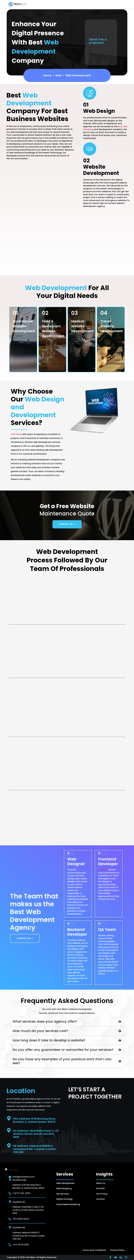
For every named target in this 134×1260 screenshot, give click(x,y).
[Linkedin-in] (120, 1257)
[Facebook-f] (110, 1257)
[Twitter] (115, 1257)
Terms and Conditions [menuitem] (94, 1250)
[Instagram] (126, 1257)
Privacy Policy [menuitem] (117, 1250)
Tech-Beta (16, 434)
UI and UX (103, 869)
